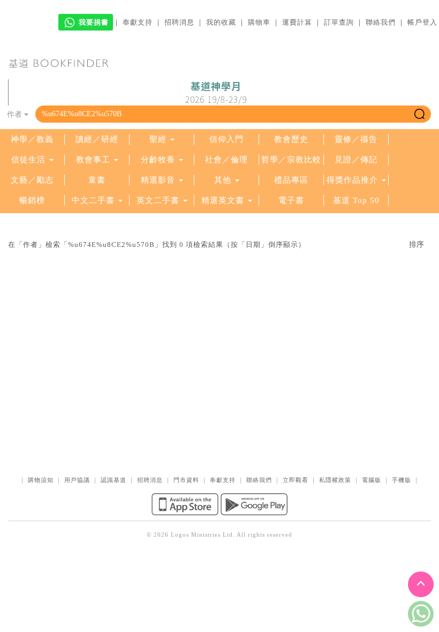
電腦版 (371, 480)
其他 (222, 180)
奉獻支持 (138, 22)
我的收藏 (221, 22)
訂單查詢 (339, 22)
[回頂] (421, 584)
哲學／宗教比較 (291, 159)
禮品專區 (291, 180)
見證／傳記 (356, 159)
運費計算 (297, 22)
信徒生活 (28, 159)
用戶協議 (77, 480)
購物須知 (41, 480)
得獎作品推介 (352, 180)
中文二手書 (94, 200)
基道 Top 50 (356, 200)
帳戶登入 (422, 22)
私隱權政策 (335, 480)
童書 (96, 180)
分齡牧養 (158, 159)
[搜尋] (419, 114)
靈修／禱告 (356, 139)
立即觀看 (295, 480)
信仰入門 (226, 139)
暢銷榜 (32, 200)
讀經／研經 (96, 139)
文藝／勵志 (32, 180)
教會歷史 (291, 139)
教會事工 (93, 159)
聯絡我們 (381, 22)
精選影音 (158, 180)
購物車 (259, 22)
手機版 (401, 480)
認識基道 (113, 480)
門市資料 (186, 480)
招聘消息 (179, 22)
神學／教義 (32, 139)
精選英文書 (224, 200)
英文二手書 (159, 200)
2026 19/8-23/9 (216, 93)
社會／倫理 (226, 159)
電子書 (291, 200)
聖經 (157, 139)
